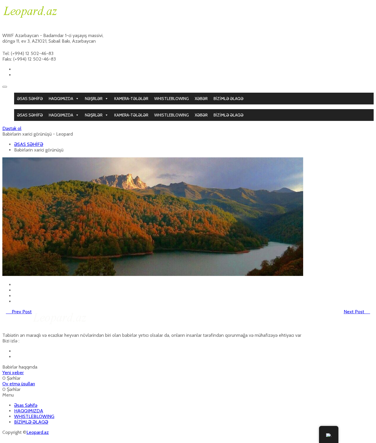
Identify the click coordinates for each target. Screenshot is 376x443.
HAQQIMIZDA (61, 98)
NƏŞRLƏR (94, 98)
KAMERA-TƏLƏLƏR (131, 98)
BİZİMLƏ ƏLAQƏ (229, 98)
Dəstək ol (11, 128)
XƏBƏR (201, 98)
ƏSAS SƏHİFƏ (30, 98)
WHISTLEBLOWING (171, 98)
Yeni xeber (13, 372)
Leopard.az (37, 432)
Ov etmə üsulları (18, 384)
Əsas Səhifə (25, 405)
